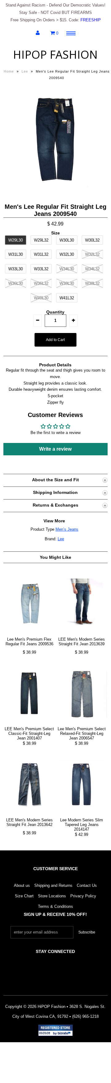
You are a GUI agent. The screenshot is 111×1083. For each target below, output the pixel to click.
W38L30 (67, 283)
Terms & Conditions (55, 906)
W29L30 (15, 240)
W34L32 (92, 269)
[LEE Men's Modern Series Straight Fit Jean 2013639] (81, 633)
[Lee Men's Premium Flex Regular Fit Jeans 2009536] (29, 633)
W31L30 (15, 254)
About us (22, 885)
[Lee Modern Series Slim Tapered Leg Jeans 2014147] (81, 814)
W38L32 (92, 283)
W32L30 (67, 254)
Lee (25, 71)
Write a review (55, 449)
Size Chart (24, 896)
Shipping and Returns (53, 885)
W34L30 (67, 269)
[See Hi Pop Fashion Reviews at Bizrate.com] (55, 1030)
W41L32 (67, 298)
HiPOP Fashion (55, 54)
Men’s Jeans (67, 529)
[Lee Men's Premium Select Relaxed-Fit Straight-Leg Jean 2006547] (81, 723)
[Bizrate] (65, 1033)
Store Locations (52, 896)
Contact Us (87, 885)
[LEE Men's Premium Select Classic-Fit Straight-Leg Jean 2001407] (29, 723)
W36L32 (41, 283)
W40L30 (41, 298)
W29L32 (41, 240)
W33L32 (41, 269)
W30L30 (67, 240)
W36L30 (15, 283)
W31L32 (41, 254)
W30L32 (92, 240)
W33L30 (15, 269)
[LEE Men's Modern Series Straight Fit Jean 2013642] (29, 814)
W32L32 (92, 254)
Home (9, 71)
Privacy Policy (83, 896)
